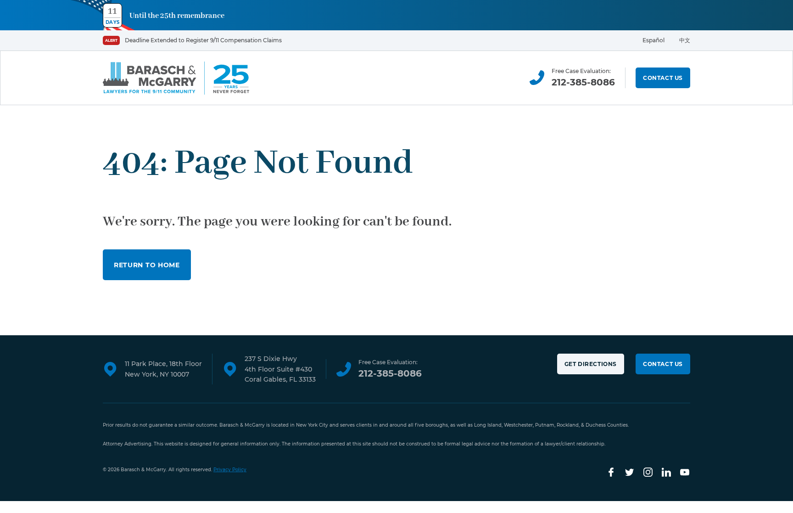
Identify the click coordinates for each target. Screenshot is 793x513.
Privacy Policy (229, 470)
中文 (684, 40)
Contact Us (663, 77)
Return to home (147, 265)
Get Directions (590, 364)
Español (653, 40)
